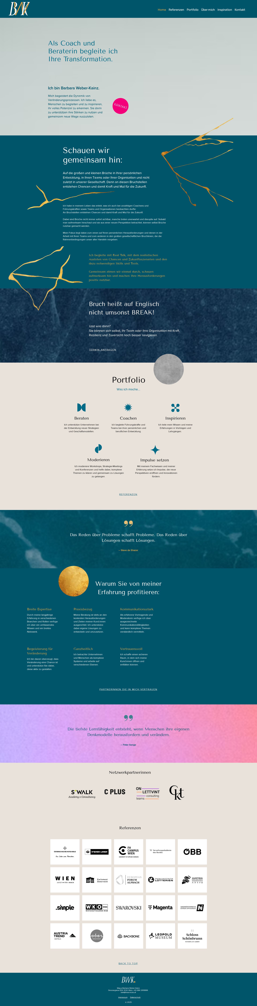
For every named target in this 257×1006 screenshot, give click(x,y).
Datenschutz (135, 997)
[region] (168, 368)
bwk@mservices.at (128, 992)
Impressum (122, 997)
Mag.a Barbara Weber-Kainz (128, 988)
